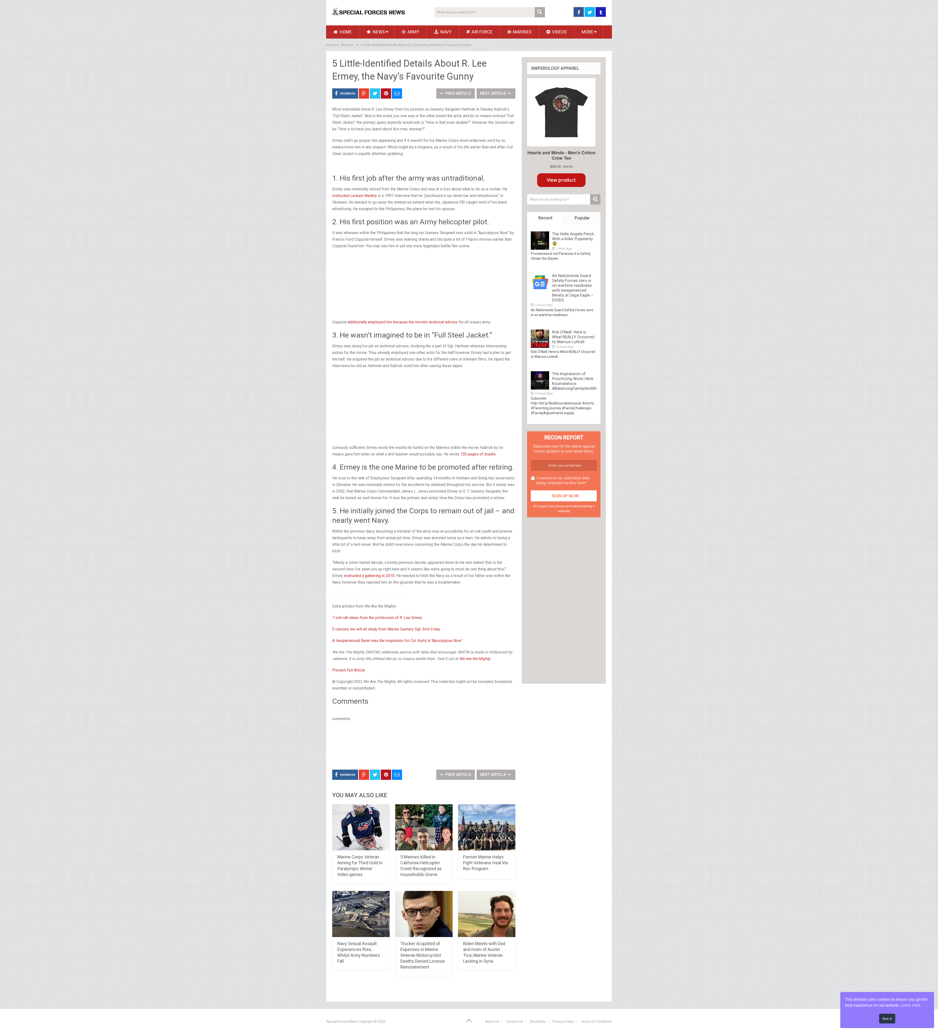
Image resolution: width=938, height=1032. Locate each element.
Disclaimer (538, 1021)
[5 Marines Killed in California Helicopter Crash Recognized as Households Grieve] (424, 827)
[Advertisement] (423, 278)
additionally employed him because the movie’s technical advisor (402, 322)
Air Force (481, 31)
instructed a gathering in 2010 (369, 575)
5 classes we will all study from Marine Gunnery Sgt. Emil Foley (386, 629)
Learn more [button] (911, 1005)
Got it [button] (887, 1019)
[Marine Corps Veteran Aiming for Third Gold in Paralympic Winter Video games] (361, 827)
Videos (559, 31)
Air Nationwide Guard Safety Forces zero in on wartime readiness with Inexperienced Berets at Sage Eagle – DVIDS (573, 287)
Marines (522, 31)
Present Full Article (348, 670)
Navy (445, 31)
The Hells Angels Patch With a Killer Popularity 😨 (573, 238)
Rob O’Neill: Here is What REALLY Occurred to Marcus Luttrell (573, 337)
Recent (545, 217)
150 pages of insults (478, 454)
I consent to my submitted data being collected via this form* (562, 480)
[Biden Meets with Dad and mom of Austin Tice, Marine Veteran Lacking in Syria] (486, 914)
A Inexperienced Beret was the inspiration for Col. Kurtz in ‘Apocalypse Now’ (397, 640)
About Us (492, 1021)
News (378, 31)
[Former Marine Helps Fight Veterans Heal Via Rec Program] (486, 827)
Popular (582, 217)
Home (345, 31)
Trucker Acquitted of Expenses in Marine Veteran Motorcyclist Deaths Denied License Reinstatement (422, 955)
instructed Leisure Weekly (354, 195)
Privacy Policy (563, 1021)
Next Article (493, 93)
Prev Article (458, 93)
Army (412, 31)
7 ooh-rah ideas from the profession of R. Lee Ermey (377, 617)
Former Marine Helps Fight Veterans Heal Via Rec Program (485, 862)
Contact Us (514, 1021)
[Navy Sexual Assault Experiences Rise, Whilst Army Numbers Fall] (361, 914)
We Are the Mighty (474, 658)
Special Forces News (342, 1021)
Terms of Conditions (596, 1021)
